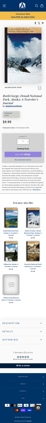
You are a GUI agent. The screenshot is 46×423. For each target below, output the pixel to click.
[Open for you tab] (38, 408)
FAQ (23, 398)
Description (11, 323)
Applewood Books (14, 106)
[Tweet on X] (39, 23)
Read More (36, 190)
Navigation (23, 377)
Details (7, 331)
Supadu (29, 421)
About (23, 384)
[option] (23, 16)
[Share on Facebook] (35, 23)
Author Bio (10, 340)
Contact (23, 391)
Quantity (23, 136)
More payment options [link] (23, 160)
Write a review (23, 366)
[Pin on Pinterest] (42, 23)
